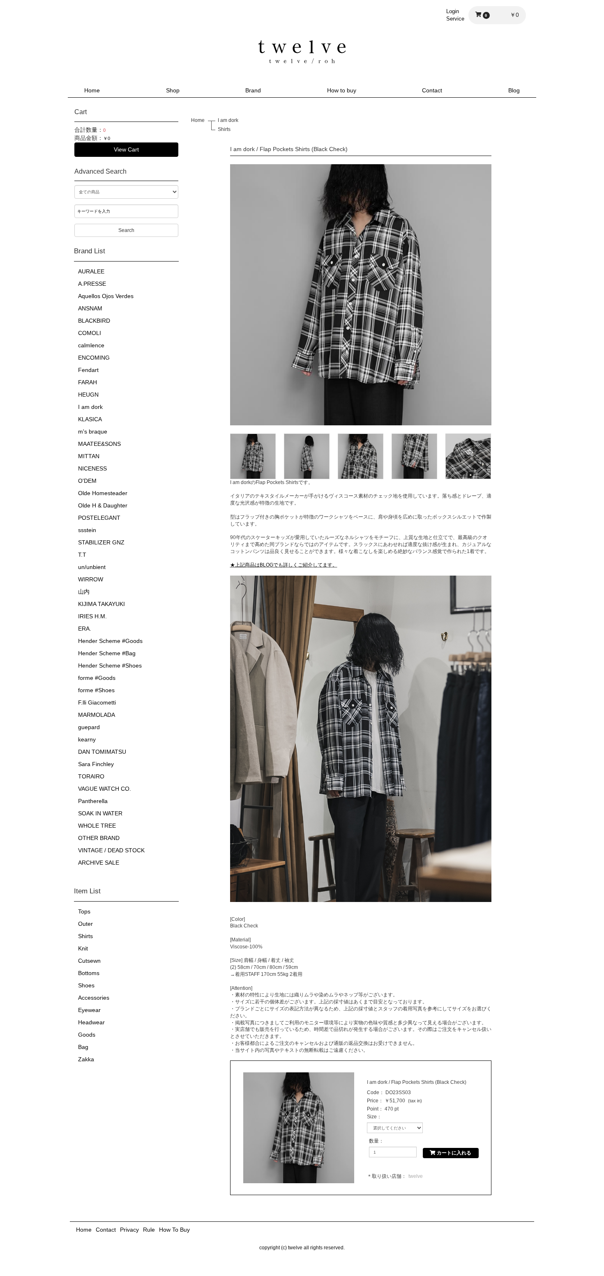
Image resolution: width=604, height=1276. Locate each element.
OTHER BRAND (99, 838)
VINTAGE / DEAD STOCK (111, 850)
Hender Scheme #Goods (110, 641)
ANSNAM (90, 308)
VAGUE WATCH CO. (104, 788)
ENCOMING (94, 357)
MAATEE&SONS (99, 444)
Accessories (93, 997)
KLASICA (90, 419)
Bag (83, 1047)
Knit (83, 948)
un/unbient (92, 567)
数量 (374, 1141)
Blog (514, 90)
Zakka (86, 1059)
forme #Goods (96, 678)
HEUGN (88, 394)
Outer (85, 923)
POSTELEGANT (99, 517)
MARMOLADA (96, 714)
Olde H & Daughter (102, 505)
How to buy (341, 90)
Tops (84, 911)
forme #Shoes (96, 690)
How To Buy (174, 1229)
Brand (253, 90)
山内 (84, 591)
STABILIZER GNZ (101, 542)
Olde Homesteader (102, 493)
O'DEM (87, 480)
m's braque (92, 431)
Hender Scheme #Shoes (110, 665)
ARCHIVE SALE (98, 862)
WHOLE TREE (97, 825)
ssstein (87, 530)
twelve (415, 1176)
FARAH (87, 382)
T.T (82, 554)
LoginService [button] (455, 15)
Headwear (91, 1022)
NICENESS (92, 468)
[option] (360, 294)
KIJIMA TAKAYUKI (101, 604)
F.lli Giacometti (97, 702)
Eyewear (89, 1010)
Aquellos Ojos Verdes (106, 296)
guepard (89, 727)
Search (126, 230)
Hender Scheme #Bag (107, 653)
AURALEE (91, 271)
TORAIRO (91, 776)
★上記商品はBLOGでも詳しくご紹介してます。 (283, 565)
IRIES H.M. (92, 616)
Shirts (85, 936)
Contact (432, 90)
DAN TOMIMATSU (102, 751)
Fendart (88, 370)
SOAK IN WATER (100, 813)
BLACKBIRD (94, 320)
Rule (149, 1229)
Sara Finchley (96, 764)
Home (92, 90)
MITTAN (88, 456)
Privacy (129, 1229)
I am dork (90, 407)
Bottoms (88, 973)
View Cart (126, 149)
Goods (86, 1034)
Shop (173, 90)
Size (372, 1117)
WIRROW (90, 579)
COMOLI (89, 333)
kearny (87, 739)
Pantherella (93, 801)
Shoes (86, 985)
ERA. (84, 628)
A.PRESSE (92, 283)
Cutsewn (89, 960)
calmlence (91, 345)
